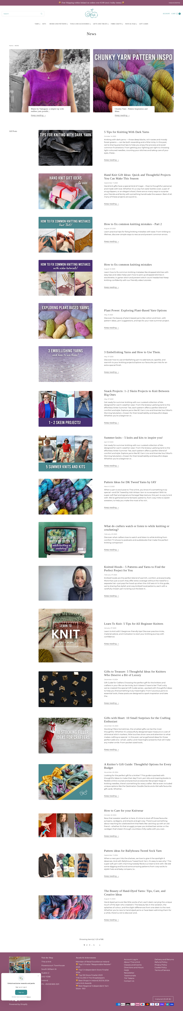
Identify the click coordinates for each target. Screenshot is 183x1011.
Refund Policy (161, 962)
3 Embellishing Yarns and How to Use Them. (132, 352)
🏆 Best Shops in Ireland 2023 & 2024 (92, 980)
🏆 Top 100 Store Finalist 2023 (89, 975)
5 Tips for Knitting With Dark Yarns (126, 132)
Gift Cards (143, 24)
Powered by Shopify (18, 1004)
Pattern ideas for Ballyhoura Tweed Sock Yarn (133, 850)
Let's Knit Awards (84, 983)
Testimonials (130, 976)
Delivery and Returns (164, 959)
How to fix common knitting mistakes (128, 264)
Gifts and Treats (100, 24)
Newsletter (129, 973)
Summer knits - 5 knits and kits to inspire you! (133, 437)
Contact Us (129, 981)
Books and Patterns (58, 24)
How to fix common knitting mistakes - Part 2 (133, 224)
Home (11, 45)
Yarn (37, 24)
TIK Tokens (129, 978)
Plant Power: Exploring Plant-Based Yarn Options (135, 310)
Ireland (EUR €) (174, 3)
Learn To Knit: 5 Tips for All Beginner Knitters (133, 623)
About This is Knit (132, 962)
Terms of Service (162, 970)
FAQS (126, 970)
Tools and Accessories (79, 24)
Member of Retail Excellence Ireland (92, 962)
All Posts (13, 131)
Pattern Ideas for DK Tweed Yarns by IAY (130, 482)
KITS (44, 24)
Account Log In (131, 959)
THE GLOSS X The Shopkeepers (90, 978)
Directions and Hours (133, 967)
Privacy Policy (161, 965)
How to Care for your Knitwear (123, 810)
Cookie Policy (161, 967)
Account (166, 13)
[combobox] (23, 13)
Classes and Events (133, 965)
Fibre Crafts (116, 24)
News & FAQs (130, 24)
